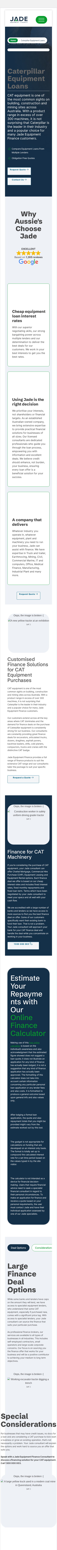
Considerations (44, 1247)
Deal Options (18, 1247)
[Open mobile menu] (41, 20)
